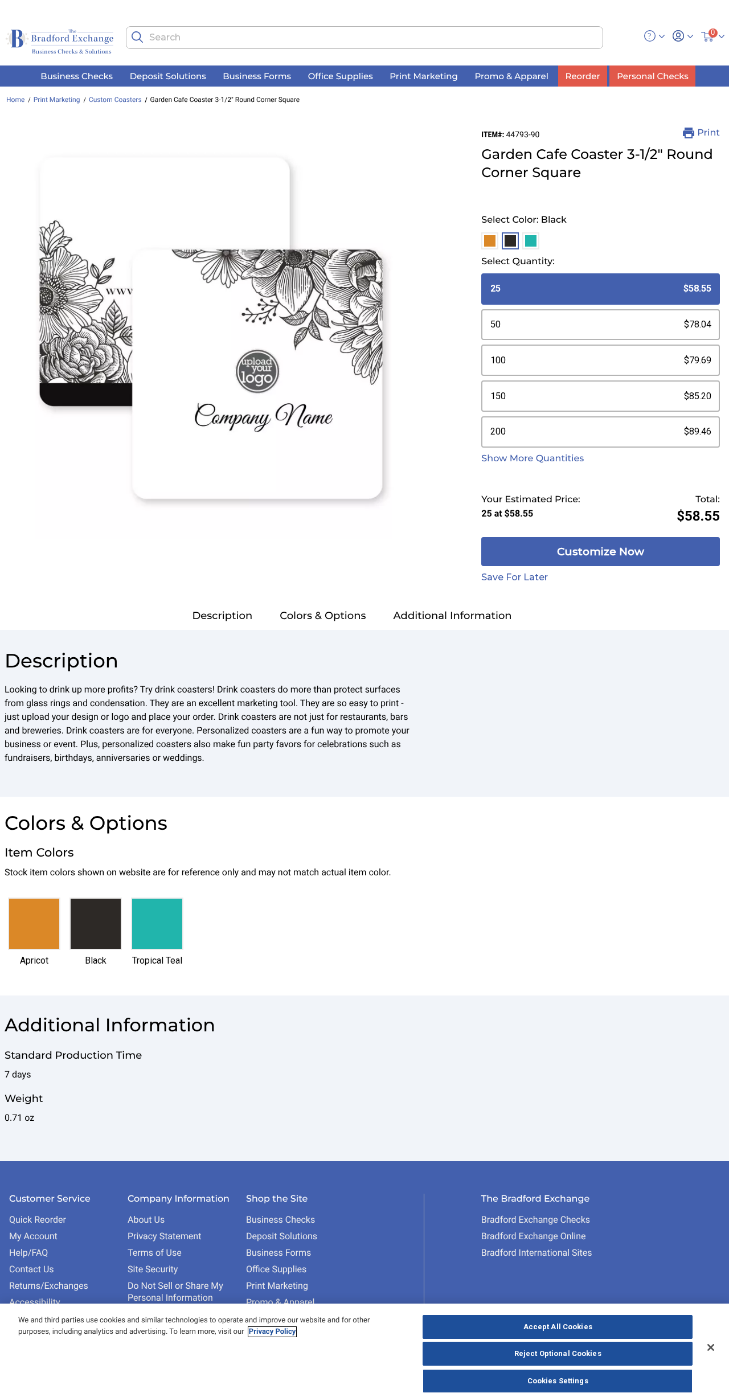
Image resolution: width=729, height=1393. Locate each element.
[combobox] (364, 37)
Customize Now (600, 551)
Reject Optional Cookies (557, 1354)
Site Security (153, 1269)
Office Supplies (276, 1269)
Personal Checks (652, 76)
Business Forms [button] (257, 76)
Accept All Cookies (557, 1326)
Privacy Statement (164, 1236)
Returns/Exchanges (48, 1285)
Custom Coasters (115, 100)
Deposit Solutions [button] (168, 76)
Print (708, 133)
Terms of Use (155, 1252)
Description (222, 615)
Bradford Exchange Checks (535, 1219)
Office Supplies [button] (340, 76)
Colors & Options (323, 615)
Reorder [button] (583, 76)
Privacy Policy (272, 1332)
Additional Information (453, 615)
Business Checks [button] (76, 76)
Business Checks (280, 1219)
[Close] (710, 1347)
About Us (146, 1219)
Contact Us (31, 1269)
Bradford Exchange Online (533, 1236)
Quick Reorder (37, 1219)
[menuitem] (77, 76)
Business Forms (278, 1252)
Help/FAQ (28, 1252)
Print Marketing (57, 100)
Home (15, 100)
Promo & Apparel (280, 1302)
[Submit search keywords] (137, 37)
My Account (33, 1236)
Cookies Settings (557, 1380)
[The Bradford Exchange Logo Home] (61, 40)
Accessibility (34, 1302)
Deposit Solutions (281, 1236)
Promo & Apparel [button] (511, 76)
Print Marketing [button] (424, 76)
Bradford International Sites (536, 1252)
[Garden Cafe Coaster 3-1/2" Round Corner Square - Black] (214, 333)
